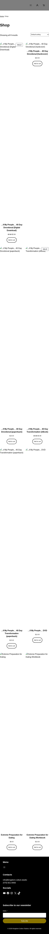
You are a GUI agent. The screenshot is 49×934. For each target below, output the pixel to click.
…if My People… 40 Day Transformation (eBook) (37, 430)
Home (2, 16)
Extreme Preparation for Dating (11, 836)
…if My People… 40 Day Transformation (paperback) (11, 633)
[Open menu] (30, 5)
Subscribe (24, 921)
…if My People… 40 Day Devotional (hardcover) (37, 52)
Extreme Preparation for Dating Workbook (37, 836)
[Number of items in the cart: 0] (43, 5)
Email (5, 911)
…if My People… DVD (37, 631)
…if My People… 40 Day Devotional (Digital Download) (11, 227)
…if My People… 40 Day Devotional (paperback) (11, 430)
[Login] (37, 5)
